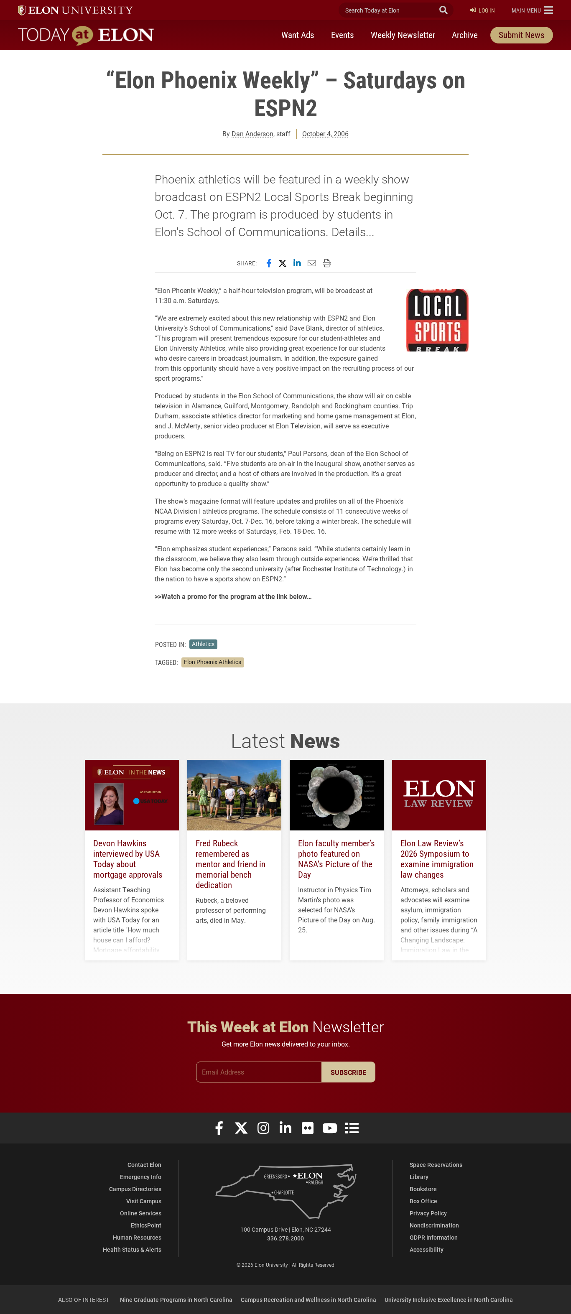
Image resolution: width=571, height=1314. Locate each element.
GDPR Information (434, 1237)
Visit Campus (143, 1201)
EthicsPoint (146, 1225)
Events (342, 35)
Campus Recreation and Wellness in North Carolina (308, 1300)
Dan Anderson (252, 133)
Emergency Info (140, 1177)
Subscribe (348, 1072)
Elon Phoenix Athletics (212, 662)
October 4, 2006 (325, 133)
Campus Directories (135, 1189)
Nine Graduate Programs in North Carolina (176, 1300)
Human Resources (137, 1237)
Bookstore (423, 1189)
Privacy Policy (428, 1213)
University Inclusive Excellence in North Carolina (449, 1300)
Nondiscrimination (434, 1225)
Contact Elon (144, 1165)
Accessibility (427, 1249)
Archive (465, 35)
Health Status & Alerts (132, 1249)
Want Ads (297, 35)
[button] (532, 10)
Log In (487, 10)
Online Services (140, 1213)
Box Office (423, 1201)
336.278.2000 (285, 1238)
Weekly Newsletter (403, 35)
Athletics (203, 644)
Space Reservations (436, 1165)
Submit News (522, 35)
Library (419, 1177)
